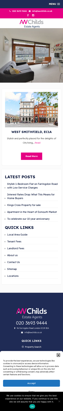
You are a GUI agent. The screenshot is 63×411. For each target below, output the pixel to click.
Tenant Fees (14, 241)
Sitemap (12, 269)
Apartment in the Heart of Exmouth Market (32, 211)
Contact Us (13, 262)
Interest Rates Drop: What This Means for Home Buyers (31, 196)
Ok (32, 406)
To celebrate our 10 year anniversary (28, 218)
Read (37, 142)
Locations (13, 275)
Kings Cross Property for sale (24, 205)
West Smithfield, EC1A (31, 132)
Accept (31, 383)
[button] (58, 354)
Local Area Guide (17, 234)
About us (12, 255)
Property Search (33, 347)
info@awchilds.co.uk (42, 11)
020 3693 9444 (19, 11)
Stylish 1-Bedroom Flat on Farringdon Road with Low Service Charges (32, 185)
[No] (59, 401)
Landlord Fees (15, 248)
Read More (32, 156)
